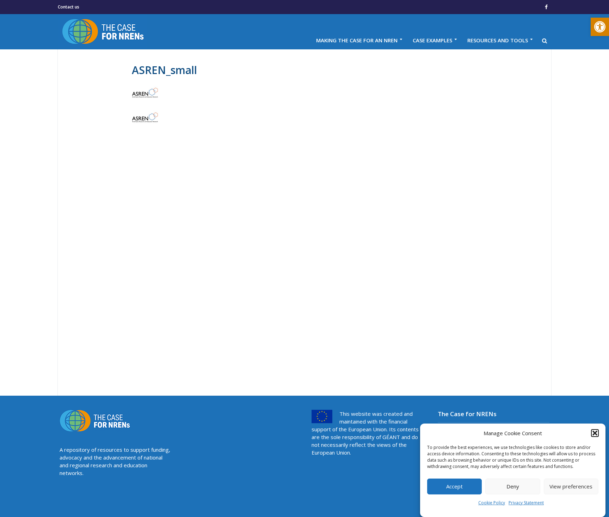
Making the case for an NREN (357, 40)
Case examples (432, 40)
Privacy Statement (526, 503)
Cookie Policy (491, 503)
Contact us (68, 7)
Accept (454, 486)
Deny (512, 486)
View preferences (570, 486)
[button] (600, 27)
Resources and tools (497, 40)
